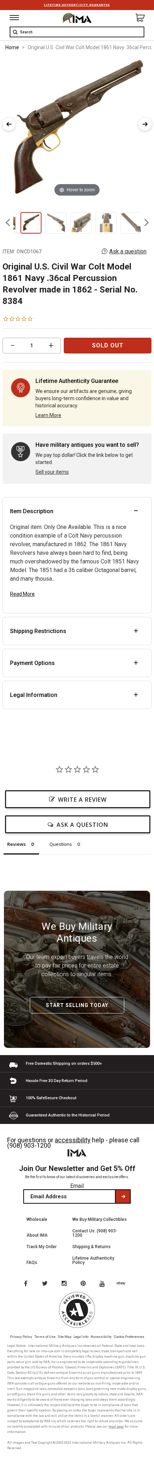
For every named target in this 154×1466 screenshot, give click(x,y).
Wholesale (37, 1219)
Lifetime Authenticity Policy (93, 1260)
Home (12, 47)
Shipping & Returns (91, 1246)
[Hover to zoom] (77, 128)
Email (77, 1185)
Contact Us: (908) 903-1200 (94, 1233)
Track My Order (42, 1246)
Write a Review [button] (82, 800)
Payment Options (32, 663)
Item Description (31, 511)
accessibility (73, 1140)
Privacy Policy (21, 1337)
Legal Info (80, 1337)
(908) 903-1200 (29, 1145)
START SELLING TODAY (77, 1005)
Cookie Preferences (129, 1337)
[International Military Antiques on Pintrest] (84, 1284)
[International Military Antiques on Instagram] (64, 1284)
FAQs (32, 1262)
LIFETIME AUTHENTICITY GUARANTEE (77, 4)
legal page (116, 1426)
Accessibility (101, 1337)
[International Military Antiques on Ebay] (123, 1284)
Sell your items (52, 471)
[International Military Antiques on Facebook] (25, 1284)
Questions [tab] (60, 844)
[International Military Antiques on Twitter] (45, 1284)
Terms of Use (45, 1337)
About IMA (37, 1235)
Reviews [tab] (16, 844)
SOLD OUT (108, 345)
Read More (22, 593)
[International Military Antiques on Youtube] (104, 1284)
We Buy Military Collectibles (99, 1219)
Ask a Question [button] (82, 825)
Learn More (48, 415)
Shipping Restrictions (38, 631)
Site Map (64, 1337)
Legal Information (33, 695)
